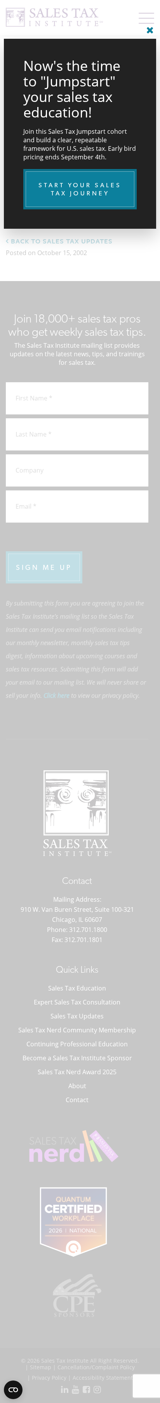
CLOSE (148, 27)
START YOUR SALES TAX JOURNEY (80, 189)
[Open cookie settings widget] (13, 1390)
